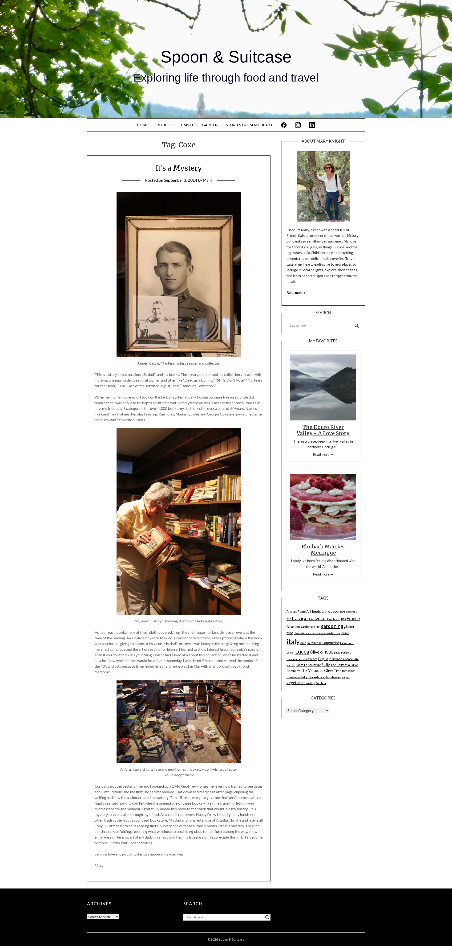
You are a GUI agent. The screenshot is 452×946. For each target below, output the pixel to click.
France (353, 618)
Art (308, 611)
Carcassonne (334, 611)
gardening (332, 626)
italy (293, 641)
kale (303, 643)
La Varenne (347, 643)
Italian (345, 633)
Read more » (296, 292)
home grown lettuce (328, 633)
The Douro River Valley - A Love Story (323, 430)
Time (337, 671)
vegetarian (296, 682)
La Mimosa (314, 643)
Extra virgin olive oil (307, 618)
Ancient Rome (296, 611)
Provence (310, 659)
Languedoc (330, 643)
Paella (329, 652)
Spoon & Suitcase (226, 57)
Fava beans (333, 619)
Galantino (293, 627)
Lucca (302, 651)
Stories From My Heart (249, 125)
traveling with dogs (298, 677)
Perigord (346, 652)
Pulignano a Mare (341, 659)
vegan (346, 677)
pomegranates (295, 659)
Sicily (326, 664)
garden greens (310, 627)
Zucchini (320, 683)
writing (310, 683)
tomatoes (348, 671)
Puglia (323, 659)
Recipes (164, 125)
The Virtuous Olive (317, 670)
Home (142, 125)
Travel (187, 125)
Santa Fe (301, 665)
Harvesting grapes (305, 633)
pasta (337, 652)
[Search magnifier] (356, 325)
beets (316, 611)
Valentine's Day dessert (325, 677)
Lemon (291, 652)
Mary (207, 180)
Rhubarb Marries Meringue (323, 549)
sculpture (314, 665)
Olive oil (317, 651)
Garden (210, 125)
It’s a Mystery (179, 168)
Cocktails (351, 611)
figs (343, 619)
